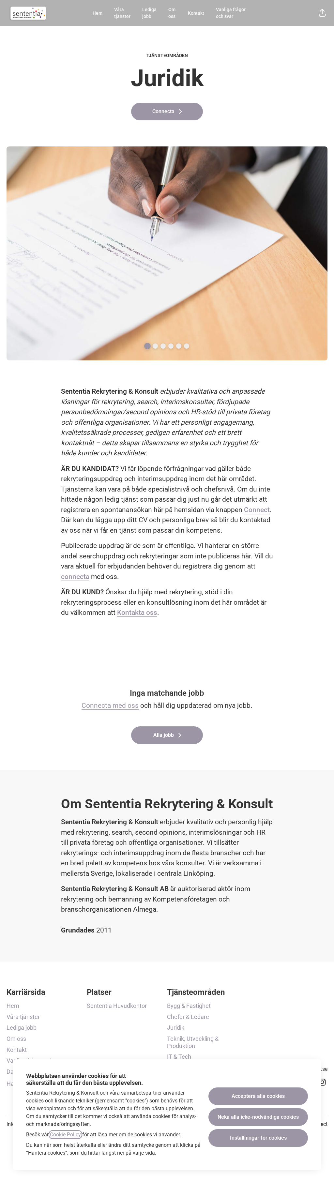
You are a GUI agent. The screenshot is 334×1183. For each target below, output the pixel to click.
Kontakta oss (137, 612)
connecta (75, 577)
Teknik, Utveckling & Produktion (193, 1042)
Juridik (175, 1027)
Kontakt (196, 13)
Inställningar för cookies (258, 1138)
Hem (97, 13)
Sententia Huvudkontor (117, 1005)
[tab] (147, 346)
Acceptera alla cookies (258, 1096)
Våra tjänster (122, 13)
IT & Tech (179, 1056)
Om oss (171, 13)
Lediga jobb (149, 13)
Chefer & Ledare (188, 1016)
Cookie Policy (65, 1134)
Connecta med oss (110, 705)
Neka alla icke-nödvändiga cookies (258, 1117)
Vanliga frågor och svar (231, 13)
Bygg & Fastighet (189, 1005)
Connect (257, 510)
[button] (322, 13)
